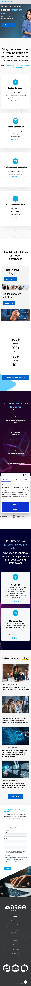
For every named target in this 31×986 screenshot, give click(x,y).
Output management (15, 930)
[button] (29, 2)
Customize (14, 509)
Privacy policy (15, 949)
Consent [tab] (5, 479)
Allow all (15, 504)
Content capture (15, 921)
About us (15, 945)
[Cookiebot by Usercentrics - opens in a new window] (22, 475)
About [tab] (25, 479)
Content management (15, 924)
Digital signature (15, 933)
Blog (15, 940)
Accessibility (15, 953)
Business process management (15, 927)
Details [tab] (15, 479)
